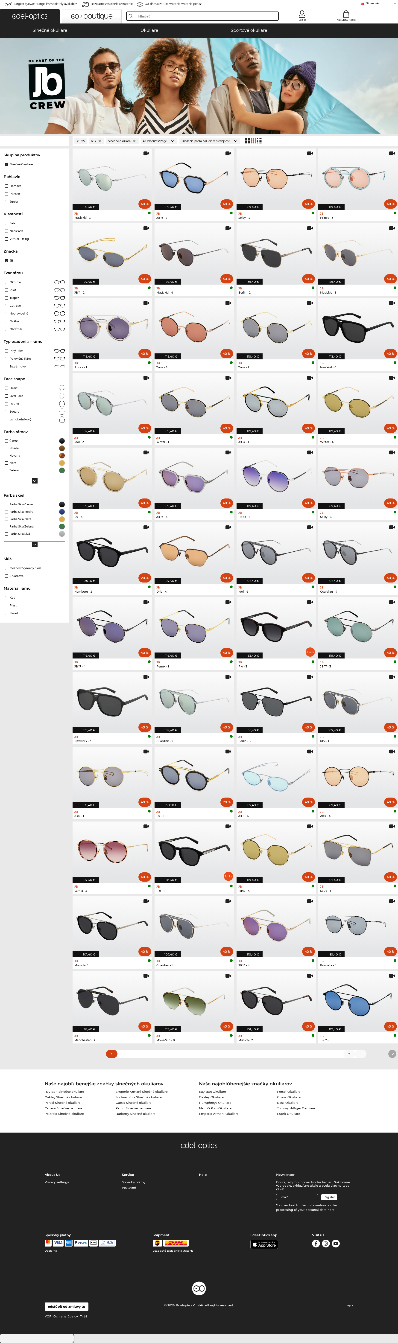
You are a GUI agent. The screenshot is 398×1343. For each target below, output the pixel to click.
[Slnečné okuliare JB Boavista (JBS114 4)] (358, 924)
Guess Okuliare (289, 1097)
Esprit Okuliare (288, 1114)
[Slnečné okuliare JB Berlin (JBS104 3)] (276, 700)
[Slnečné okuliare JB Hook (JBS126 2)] (276, 476)
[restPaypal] (81, 1243)
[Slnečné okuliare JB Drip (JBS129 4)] (194, 550)
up (349, 1305)
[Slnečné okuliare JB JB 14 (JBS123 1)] (276, 401)
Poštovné (129, 1187)
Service (128, 1175)
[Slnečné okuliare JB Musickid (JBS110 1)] (358, 251)
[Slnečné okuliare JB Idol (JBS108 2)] (112, 401)
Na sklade (16, 231)
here (331, 1210)
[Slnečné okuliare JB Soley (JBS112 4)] (276, 177)
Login (302, 19)
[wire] (107, 1243)
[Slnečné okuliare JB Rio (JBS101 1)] (194, 850)
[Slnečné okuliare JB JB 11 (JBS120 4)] (276, 775)
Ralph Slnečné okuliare (133, 1108)
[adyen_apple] (93, 1243)
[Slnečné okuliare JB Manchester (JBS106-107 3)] (112, 999)
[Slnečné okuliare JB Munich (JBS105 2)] (276, 999)
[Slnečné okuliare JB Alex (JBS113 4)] (358, 775)
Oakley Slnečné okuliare (63, 1097)
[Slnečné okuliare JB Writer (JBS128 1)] (194, 401)
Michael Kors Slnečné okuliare (139, 1097)
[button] (30, 16)
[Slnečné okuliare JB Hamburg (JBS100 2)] (112, 550)
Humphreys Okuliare (215, 1102)
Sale (12, 223)
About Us (52, 1175)
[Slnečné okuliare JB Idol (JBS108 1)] (358, 700)
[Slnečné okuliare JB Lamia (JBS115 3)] (112, 850)
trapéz (14, 298)
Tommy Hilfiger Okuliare (296, 1108)
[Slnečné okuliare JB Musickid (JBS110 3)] (112, 177)
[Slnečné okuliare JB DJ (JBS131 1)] (194, 775)
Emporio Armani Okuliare (219, 1114)
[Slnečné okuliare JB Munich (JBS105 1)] (112, 924)
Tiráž (83, 1316)
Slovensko (373, 3)
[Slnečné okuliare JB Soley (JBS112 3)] (358, 476)
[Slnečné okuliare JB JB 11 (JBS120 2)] (112, 251)
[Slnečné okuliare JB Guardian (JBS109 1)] (194, 924)
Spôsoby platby (133, 1182)
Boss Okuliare (287, 1102)
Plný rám (16, 351)
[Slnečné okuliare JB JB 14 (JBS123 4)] (276, 924)
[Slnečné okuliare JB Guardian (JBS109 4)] (358, 550)
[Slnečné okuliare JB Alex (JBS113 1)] (112, 775)
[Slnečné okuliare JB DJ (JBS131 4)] (112, 476)
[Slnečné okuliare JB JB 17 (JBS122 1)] (358, 999)
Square (14, 411)
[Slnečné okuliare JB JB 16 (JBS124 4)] (194, 476)
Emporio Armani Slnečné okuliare (142, 1091)
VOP (48, 1316)
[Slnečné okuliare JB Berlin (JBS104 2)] (276, 251)
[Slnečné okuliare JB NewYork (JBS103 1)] (358, 326)
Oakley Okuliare (211, 1097)
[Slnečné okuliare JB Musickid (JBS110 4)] (194, 251)
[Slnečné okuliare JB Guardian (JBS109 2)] (194, 700)
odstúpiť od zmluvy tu (66, 1307)
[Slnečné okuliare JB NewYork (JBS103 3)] (112, 700)
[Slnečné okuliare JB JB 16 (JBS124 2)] (194, 177)
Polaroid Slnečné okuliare (64, 1114)
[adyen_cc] (48, 1243)
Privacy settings (57, 1182)
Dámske (15, 186)
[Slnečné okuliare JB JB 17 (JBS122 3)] (358, 625)
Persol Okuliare (289, 1091)
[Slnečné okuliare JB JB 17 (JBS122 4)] (112, 625)
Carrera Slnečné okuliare (63, 1108)
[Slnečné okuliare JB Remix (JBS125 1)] (194, 625)
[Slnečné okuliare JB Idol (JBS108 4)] (276, 550)
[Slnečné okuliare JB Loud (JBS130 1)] (358, 850)
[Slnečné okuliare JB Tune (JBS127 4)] (276, 850)
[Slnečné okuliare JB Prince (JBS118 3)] (358, 177)
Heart (14, 388)
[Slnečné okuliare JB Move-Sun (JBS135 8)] (194, 999)
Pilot (13, 290)
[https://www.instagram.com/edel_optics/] (326, 1244)
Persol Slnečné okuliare (63, 1102)
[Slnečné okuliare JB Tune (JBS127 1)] (276, 326)
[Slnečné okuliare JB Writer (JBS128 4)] (358, 401)
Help (203, 1175)
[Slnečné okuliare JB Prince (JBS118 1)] (112, 326)
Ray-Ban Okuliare (212, 1091)
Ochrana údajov (65, 1316)
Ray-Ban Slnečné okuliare (64, 1091)
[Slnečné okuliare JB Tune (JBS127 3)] (194, 326)
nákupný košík (346, 19)
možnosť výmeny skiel (25, 568)
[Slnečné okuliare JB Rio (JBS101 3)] (276, 625)
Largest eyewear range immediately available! (45, 4)
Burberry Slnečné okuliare (135, 1114)
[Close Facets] (34, 141)
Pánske (15, 193)
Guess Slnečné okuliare (134, 1102)
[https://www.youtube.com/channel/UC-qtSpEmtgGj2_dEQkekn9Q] (336, 1244)
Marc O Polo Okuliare (215, 1108)
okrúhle (15, 282)
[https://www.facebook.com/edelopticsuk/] (316, 1244)
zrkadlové (16, 576)
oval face (16, 396)
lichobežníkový (20, 419)
